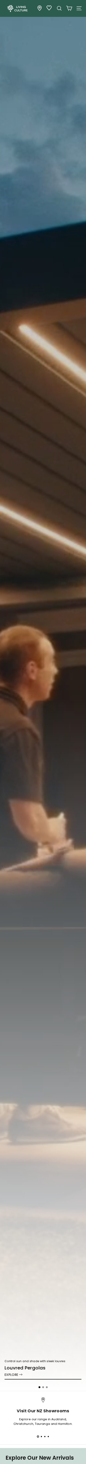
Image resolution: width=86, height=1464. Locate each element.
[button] (39, 1387)
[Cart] (69, 8)
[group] (43, 695)
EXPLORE (11, 1375)
